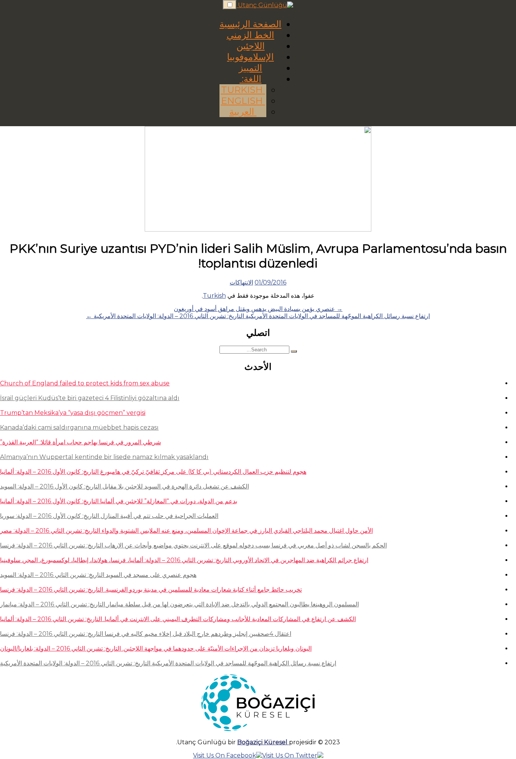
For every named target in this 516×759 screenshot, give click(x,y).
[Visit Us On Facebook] (227, 755)
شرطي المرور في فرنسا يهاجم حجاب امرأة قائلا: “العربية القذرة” (80, 442)
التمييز (250, 67)
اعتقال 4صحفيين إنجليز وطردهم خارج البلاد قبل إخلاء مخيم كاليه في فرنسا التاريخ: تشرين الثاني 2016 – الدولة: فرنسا (145, 633)
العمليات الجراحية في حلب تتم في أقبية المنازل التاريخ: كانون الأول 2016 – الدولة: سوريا (109, 515)
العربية (242, 111)
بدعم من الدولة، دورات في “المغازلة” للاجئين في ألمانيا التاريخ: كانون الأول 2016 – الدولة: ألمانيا (118, 501)
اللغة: (250, 78)
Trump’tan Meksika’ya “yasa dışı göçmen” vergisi (72, 412)
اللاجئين (250, 45)
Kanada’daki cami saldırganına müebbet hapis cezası (79, 427)
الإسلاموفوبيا (250, 56)
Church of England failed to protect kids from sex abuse (85, 383)
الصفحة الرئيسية (250, 24)
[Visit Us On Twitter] (292, 755)
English (243, 100)
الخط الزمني (250, 34)
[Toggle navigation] (229, 4)
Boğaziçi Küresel (263, 742)
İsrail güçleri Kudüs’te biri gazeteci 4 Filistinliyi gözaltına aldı (89, 398)
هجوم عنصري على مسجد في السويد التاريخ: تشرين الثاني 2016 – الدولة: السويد (98, 574)
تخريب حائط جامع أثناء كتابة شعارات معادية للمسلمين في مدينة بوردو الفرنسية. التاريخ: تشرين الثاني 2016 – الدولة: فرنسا (151, 589)
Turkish (243, 89)
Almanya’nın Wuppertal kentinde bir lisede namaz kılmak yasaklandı (104, 457)
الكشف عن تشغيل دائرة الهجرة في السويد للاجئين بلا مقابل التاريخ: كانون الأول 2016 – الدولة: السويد (124, 486)
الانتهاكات (241, 282)
